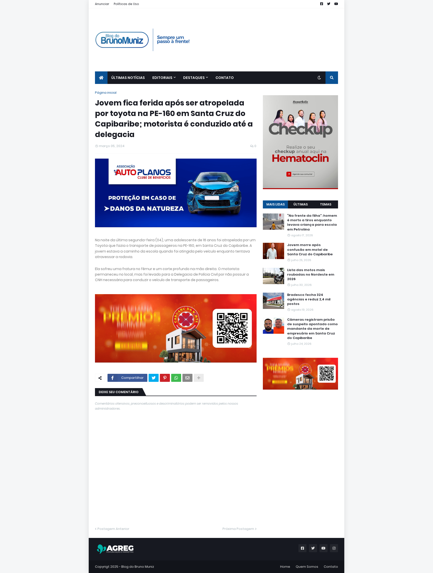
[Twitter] (154, 378)
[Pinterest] (165, 378)
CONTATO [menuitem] (224, 77)
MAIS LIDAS (275, 204)
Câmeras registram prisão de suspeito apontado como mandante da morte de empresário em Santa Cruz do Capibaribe (312, 328)
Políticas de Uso (126, 4)
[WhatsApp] (176, 378)
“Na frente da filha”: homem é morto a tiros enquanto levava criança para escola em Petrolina (312, 222)
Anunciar (102, 4)
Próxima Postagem (238, 528)
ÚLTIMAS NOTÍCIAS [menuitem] (128, 77)
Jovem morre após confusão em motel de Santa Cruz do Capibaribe (310, 249)
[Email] (187, 378)
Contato (331, 566)
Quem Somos (307, 566)
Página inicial (106, 92)
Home (285, 566)
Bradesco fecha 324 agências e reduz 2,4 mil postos (309, 299)
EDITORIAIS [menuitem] (162, 77)
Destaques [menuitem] (194, 77)
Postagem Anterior (113, 528)
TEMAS (325, 204)
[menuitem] (101, 77)
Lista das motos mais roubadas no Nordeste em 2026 (310, 274)
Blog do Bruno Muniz (137, 566)
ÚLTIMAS (300, 204)
